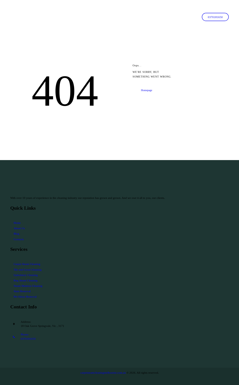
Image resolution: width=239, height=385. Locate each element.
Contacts (19, 239)
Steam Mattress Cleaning (28, 285)
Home (17, 222)
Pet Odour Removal (25, 296)
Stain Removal (22, 291)
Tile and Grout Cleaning (28, 269)
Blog (16, 233)
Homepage (146, 90)
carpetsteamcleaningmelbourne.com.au (103, 372)
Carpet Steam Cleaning (27, 264)
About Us (19, 228)
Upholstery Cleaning (26, 275)
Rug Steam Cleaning (26, 280)
